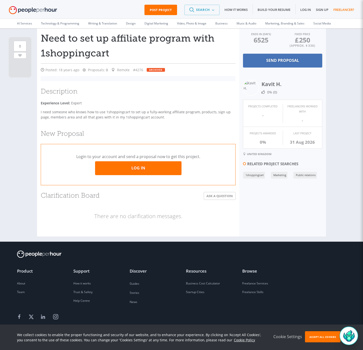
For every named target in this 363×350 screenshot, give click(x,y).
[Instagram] (55, 317)
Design (131, 23)
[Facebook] (20, 317)
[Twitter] (32, 317)
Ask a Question (219, 196)
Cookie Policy (244, 340)
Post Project (161, 10)
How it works (236, 9)
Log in (305, 9)
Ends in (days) (261, 34)
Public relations (306, 175)
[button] (202, 10)
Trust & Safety (83, 292)
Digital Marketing (156, 23)
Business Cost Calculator (203, 283)
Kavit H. (272, 84)
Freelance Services (255, 283)
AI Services (24, 23)
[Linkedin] (44, 317)
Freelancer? (343, 9)
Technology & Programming (60, 23)
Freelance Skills (252, 292)
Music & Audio (246, 23)
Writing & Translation (102, 23)
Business (221, 23)
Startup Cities (195, 292)
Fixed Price (302, 34)
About (21, 283)
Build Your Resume (274, 9)
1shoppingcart (254, 175)
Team (21, 292)
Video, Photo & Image (191, 23)
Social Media (322, 23)
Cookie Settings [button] (287, 336)
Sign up (322, 9)
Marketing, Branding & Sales (284, 23)
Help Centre (81, 301)
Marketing (279, 175)
